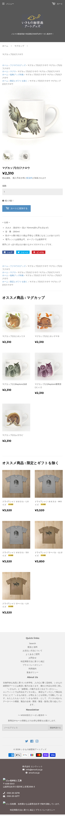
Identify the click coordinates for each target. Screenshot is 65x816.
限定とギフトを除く (19, 81)
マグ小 (13, 71)
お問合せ (32, 658)
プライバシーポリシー (32, 665)
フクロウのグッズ (18, 65)
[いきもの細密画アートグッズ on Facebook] (31, 741)
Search (32, 643)
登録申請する (55, 728)
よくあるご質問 (32, 654)
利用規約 (32, 668)
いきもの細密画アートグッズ (33, 749)
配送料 (29, 178)
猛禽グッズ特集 (17, 74)
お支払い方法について (32, 650)
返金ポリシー (32, 672)
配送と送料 (32, 647)
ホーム (5, 46)
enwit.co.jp (34, 772)
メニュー (10, 4)
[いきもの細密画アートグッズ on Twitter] (26, 741)
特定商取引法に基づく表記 (32, 661)
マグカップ (19, 46)
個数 (4, 185)
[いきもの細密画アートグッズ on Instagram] (37, 741)
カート (59, 4)
